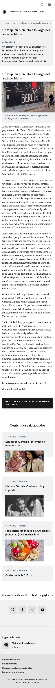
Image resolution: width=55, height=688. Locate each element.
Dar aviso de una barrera (13, 672)
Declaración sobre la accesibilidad (17, 668)
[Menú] (49, 4)
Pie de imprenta (9, 663)
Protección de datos (11, 659)
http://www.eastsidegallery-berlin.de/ (22, 383)
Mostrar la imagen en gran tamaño (29, 97)
